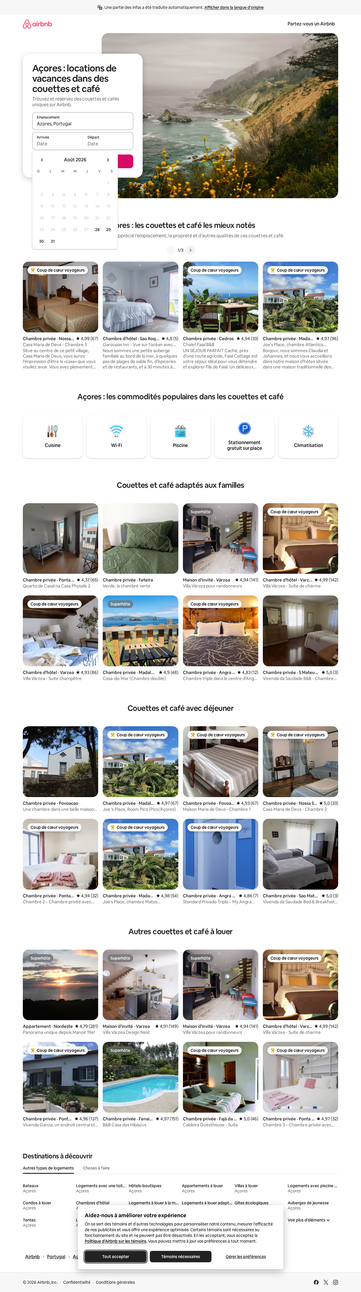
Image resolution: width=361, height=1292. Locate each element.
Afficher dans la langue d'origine (234, 7)
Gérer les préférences (245, 1256)
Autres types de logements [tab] (48, 1168)
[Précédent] (171, 250)
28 (97, 229)
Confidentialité (76, 1282)
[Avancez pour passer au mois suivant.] (108, 160)
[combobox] (83, 123)
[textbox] (57, 143)
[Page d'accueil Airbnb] (37, 24)
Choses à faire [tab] (96, 1168)
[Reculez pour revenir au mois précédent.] (42, 160)
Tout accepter (115, 1256)
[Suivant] (190, 250)
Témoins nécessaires (180, 1256)
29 (108, 229)
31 (53, 241)
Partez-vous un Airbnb (311, 24)
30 (41, 241)
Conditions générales (115, 1282)
